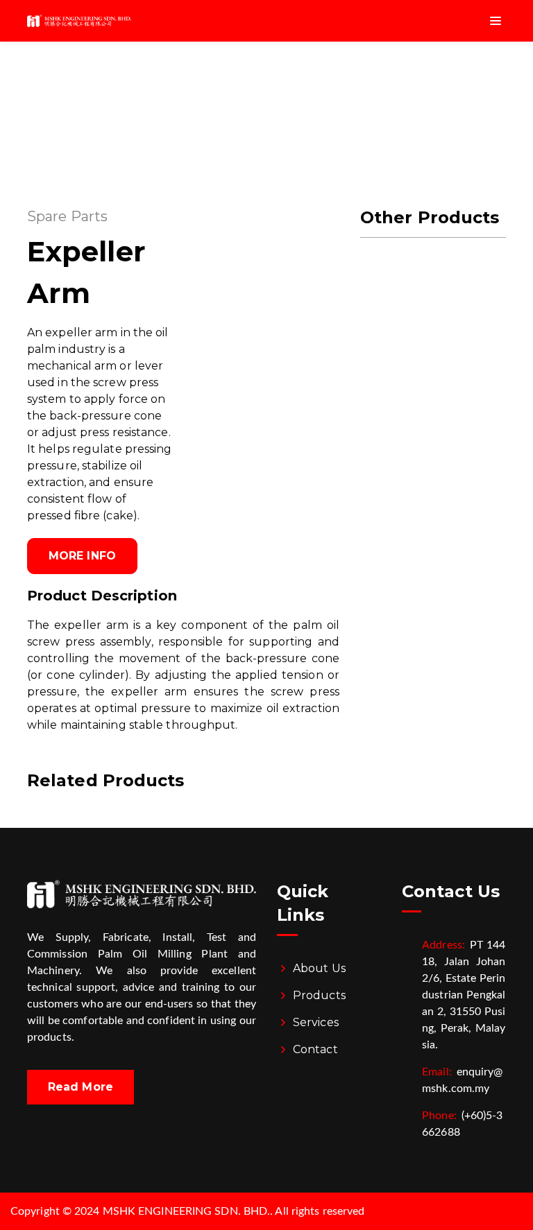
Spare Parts (67, 216)
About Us (319, 968)
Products (319, 995)
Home (239, 93)
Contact (315, 1049)
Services (316, 1022)
